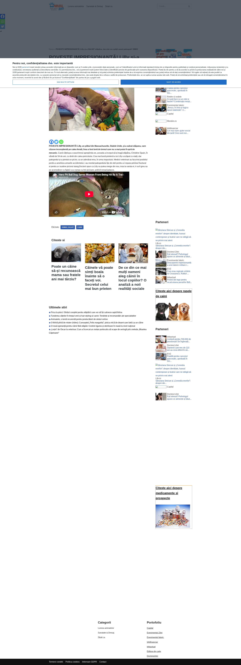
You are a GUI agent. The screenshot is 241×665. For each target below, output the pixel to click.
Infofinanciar (152, 642)
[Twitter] (56, 142)
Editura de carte (154, 651)
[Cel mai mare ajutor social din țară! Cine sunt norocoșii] (161, 131)
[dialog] (120, 73)
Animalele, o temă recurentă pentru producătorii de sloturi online (79, 319)
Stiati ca (101, 637)
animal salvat (68, 227)
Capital (150, 628)
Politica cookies (73, 662)
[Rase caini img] (173, 320)
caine (79, 227)
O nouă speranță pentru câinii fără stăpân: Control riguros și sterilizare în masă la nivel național (93, 326)
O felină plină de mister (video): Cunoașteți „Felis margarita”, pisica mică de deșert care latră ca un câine (97, 323)
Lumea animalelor (106, 628)
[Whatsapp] (61, 142)
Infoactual (151, 647)
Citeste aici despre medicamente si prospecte (169, 493)
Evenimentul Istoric (155, 637)
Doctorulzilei (152, 656)
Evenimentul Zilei (154, 633)
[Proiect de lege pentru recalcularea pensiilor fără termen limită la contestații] (161, 280)
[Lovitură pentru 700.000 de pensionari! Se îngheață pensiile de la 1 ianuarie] (161, 340)
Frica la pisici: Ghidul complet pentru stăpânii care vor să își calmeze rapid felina (86, 312)
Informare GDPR (89, 662)
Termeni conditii (56, 662)
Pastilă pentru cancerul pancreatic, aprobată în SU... (177, 90)
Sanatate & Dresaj (106, 633)
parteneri (25, 67)
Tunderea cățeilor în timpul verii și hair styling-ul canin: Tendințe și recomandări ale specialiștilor (93, 316)
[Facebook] (51, 142)
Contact (102, 662)
